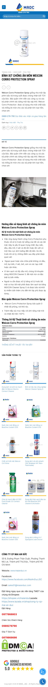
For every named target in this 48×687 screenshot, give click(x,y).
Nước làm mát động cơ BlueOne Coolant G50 (10, 538)
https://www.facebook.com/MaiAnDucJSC (22, 579)
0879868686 (9, 637)
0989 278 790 (23, 12)
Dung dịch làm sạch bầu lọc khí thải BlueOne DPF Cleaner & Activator (35, 501)
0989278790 (9, 626)
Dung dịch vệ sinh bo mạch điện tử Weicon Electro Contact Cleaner (12, 389)
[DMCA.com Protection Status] (18, 645)
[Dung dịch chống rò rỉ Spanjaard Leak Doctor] (35, 522)
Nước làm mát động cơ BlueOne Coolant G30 (10, 426)
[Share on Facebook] (8, 128)
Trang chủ (6, 72)
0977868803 (9, 614)
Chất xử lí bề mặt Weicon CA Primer (11, 462)
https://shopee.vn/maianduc (16, 598)
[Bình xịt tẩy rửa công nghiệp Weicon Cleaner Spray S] (35, 372)
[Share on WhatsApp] (4, 128)
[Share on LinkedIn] (25, 128)
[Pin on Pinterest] (21, 128)
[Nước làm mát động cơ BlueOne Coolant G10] (35, 410)
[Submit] (44, 16)
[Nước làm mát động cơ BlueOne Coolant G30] (12, 410)
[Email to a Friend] (16, 128)
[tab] (24, 142)
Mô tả (4, 142)
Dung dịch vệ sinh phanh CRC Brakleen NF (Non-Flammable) (34, 463)
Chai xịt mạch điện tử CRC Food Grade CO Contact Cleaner (11, 501)
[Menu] (4, 7)
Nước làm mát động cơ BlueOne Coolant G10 (33, 426)
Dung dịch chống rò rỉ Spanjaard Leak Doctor (33, 538)
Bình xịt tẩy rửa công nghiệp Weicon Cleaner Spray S (35, 388)
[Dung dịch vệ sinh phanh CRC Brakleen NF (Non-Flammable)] (35, 446)
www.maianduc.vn (18, 570)
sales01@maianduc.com (19, 585)
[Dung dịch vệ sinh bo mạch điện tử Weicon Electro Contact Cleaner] (12, 372)
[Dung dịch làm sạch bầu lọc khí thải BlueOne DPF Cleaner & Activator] (35, 484)
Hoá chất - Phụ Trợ (21, 72)
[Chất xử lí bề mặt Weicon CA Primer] (12, 446)
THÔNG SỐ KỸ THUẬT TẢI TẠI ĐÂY (17, 345)
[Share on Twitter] (12, 128)
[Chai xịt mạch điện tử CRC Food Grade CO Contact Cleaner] (12, 484)
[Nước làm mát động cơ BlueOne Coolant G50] (12, 522)
